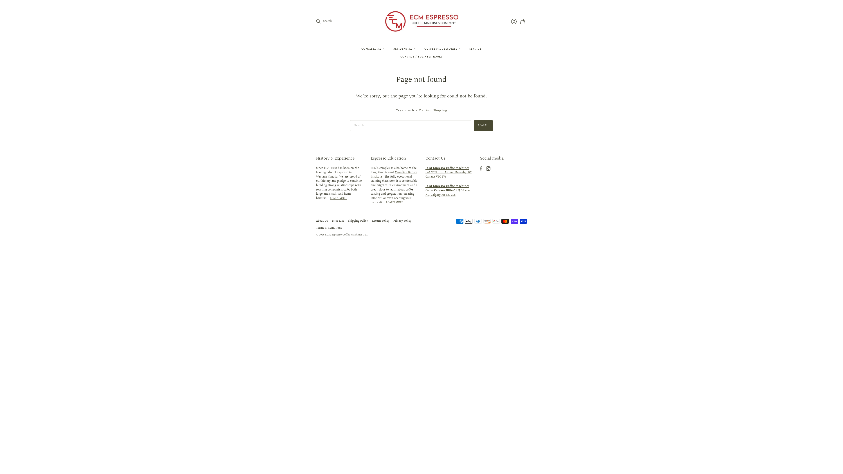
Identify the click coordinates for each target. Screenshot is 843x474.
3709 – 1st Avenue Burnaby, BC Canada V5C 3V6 (448, 172)
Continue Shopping (433, 110)
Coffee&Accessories (440, 49)
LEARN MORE (338, 198)
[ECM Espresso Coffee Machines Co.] (421, 21)
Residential (402, 49)
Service (475, 49)
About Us (322, 221)
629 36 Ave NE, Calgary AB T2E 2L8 (447, 190)
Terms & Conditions (329, 228)
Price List (338, 221)
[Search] (318, 21)
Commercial (371, 49)
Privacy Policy (402, 221)
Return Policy (380, 221)
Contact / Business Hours (421, 57)
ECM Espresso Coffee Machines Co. (346, 235)
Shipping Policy (358, 221)
